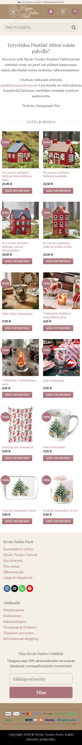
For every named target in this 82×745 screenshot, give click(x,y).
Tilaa (41, 692)
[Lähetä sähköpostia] (14, 588)
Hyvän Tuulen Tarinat (20, 555)
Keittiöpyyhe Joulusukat (17, 447)
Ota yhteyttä (12, 560)
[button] (63, 11)
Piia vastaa (11, 566)
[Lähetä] (74, 27)
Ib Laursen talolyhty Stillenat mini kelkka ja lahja (17, 176)
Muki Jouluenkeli (54, 447)
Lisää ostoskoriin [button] (17, 190)
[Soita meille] (22, 588)
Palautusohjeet (14, 621)
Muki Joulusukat (53, 380)
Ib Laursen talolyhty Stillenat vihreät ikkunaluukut (15, 246)
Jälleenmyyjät (13, 572)
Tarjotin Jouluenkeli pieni (19, 510)
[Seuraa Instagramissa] (7, 588)
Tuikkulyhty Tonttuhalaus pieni (19, 382)
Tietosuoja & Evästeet (20, 627)
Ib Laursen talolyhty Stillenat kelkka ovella (57, 245)
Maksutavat (12, 616)
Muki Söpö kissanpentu (17, 313)
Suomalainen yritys (18, 549)
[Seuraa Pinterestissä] (29, 588)
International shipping (20, 638)
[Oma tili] (50, 11)
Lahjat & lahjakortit (18, 577)
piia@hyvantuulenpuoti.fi (20, 85)
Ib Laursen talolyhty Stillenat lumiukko (56, 174)
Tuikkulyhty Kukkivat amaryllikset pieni (57, 315)
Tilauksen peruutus (18, 633)
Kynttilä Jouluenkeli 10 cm (60, 510)
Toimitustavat (13, 610)
